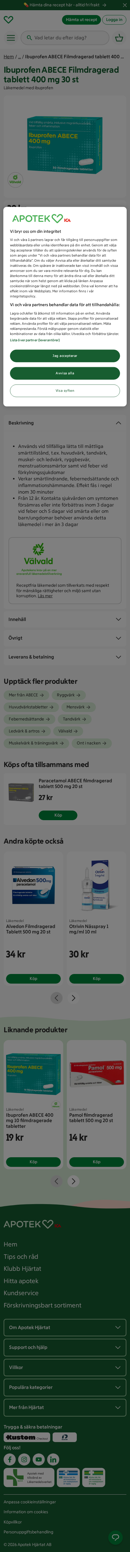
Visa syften (65, 390)
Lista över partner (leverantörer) (35, 340)
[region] (65, 306)
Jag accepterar (65, 356)
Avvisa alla (65, 373)
